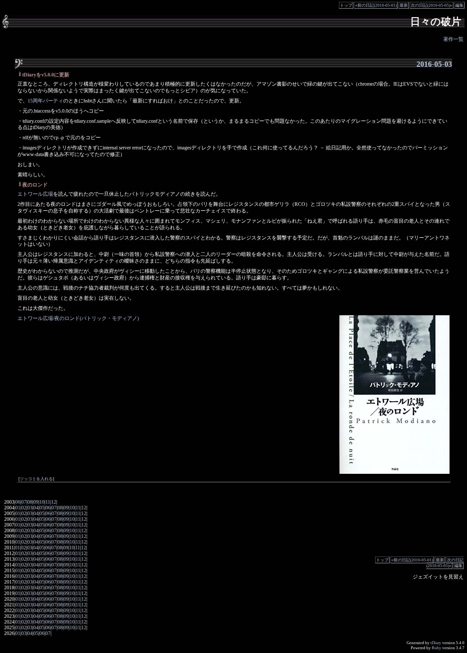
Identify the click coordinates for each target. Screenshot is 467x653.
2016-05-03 (434, 64)
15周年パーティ (45, 100)
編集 (459, 5)
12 (53, 502)
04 (35, 507)
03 (29, 507)
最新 (404, 5)
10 (41, 502)
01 (17, 507)
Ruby (436, 647)
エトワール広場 (35, 194)
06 (17, 502)
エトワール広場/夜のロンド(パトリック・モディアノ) (78, 318)
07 (23, 502)
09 (35, 502)
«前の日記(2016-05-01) (376, 5)
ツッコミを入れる (36, 479)
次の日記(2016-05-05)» (431, 5)
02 (23, 507)
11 (47, 502)
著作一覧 (453, 39)
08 (29, 502)
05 (41, 507)
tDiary (435, 642)
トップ (346, 5)
